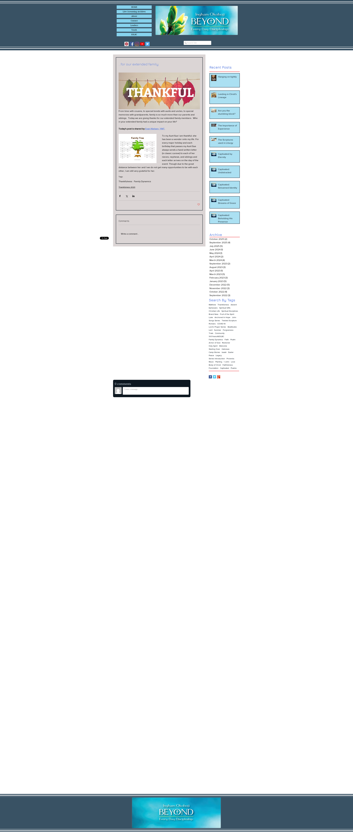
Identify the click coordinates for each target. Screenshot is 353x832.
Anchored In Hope (222, 317)
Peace (211, 355)
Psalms (234, 368)
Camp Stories (214, 352)
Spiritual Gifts (224, 308)
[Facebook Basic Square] (210, 376)
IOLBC (134, 34)
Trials (211, 333)
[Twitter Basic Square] (214, 376)
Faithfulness (228, 365)
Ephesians (213, 308)
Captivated (224, 368)
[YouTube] (142, 44)
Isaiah (224, 352)
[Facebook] (132, 44)
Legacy (219, 355)
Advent (234, 305)
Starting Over (214, 349)
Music (211, 362)
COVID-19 (221, 324)
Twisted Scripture (229, 320)
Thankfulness (125, 181)
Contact (134, 20)
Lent (210, 330)
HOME (134, 7)
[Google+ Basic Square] (218, 376)
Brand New (213, 314)
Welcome (223, 346)
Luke (211, 317)
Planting (218, 362)
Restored (226, 343)
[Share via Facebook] (120, 196)
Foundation (213, 368)
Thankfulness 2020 (127, 187)
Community (219, 333)
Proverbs (230, 358)
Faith (227, 339)
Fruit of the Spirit (227, 314)
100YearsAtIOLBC (216, 336)
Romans (212, 324)
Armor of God (214, 343)
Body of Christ (215, 365)
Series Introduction (217, 358)
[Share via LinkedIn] (133, 196)
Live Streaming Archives (134, 11)
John (234, 317)
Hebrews (225, 349)
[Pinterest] (126, 44)
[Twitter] (147, 44)
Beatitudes (232, 327)
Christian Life (214, 311)
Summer (217, 330)
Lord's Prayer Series (217, 327)
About (134, 16)
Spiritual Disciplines (229, 311)
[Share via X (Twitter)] (126, 196)
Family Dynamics (142, 181)
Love (233, 362)
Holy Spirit (213, 346)
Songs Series (214, 320)
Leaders (134, 25)
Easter (231, 352)
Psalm (232, 339)
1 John (226, 362)
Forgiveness (228, 330)
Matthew (212, 305)
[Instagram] (137, 44)
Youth (134, 30)
